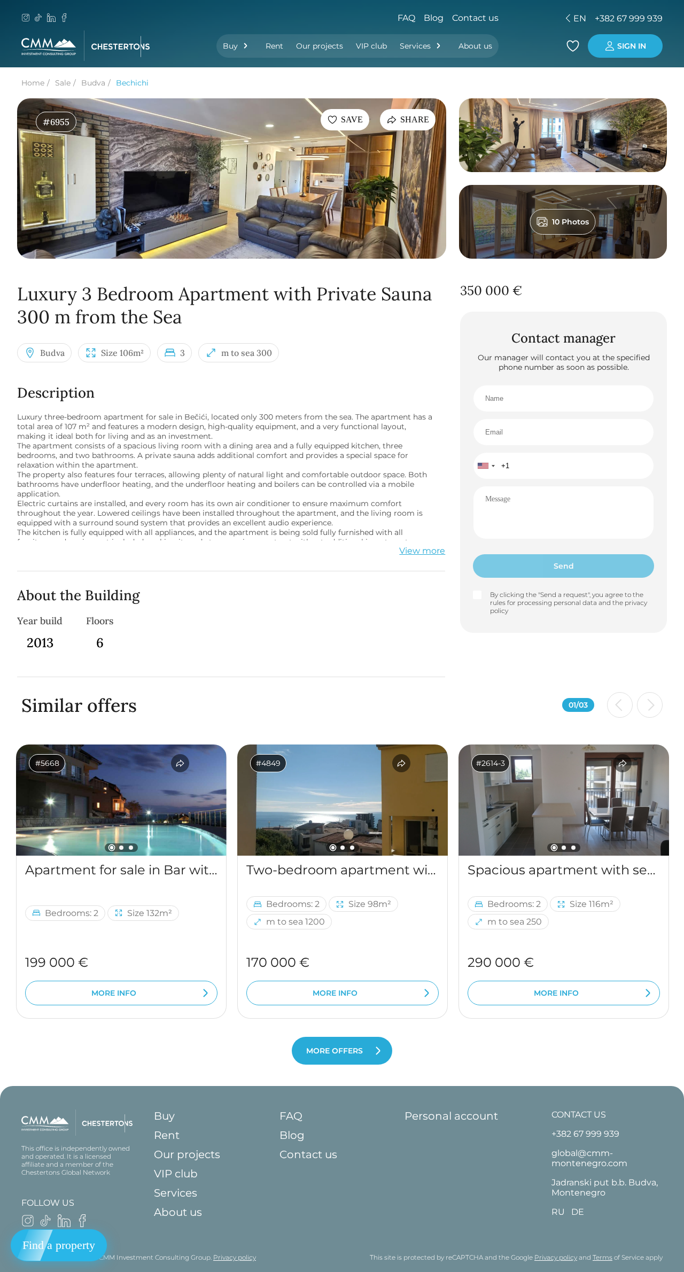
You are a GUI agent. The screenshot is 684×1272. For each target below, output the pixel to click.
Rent (274, 46)
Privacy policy (234, 1257)
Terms (602, 1257)
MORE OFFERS (334, 1051)
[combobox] (485, 466)
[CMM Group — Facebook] (64, 18)
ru (486, 18)
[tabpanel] (121, 800)
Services (415, 46)
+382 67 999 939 (629, 18)
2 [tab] (121, 848)
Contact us (475, 18)
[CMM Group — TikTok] (38, 18)
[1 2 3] (121, 800)
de (505, 18)
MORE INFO (113, 993)
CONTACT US (578, 1115)
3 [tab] (131, 848)
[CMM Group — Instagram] (25, 18)
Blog (434, 18)
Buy (230, 46)
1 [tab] (111, 847)
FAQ (406, 18)
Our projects (319, 46)
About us (475, 46)
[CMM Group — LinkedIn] (51, 18)
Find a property (58, 1245)
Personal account (451, 1116)
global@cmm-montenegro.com (589, 1158)
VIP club (371, 46)
